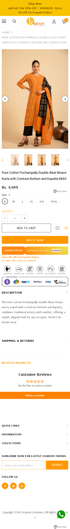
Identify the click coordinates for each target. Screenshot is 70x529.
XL (31, 201)
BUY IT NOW (35, 240)
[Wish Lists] (57, 228)
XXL (42, 201)
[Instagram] (22, 486)
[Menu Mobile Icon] (4, 21)
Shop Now (35, 3)
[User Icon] (54, 21)
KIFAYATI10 (57, 250)
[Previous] (5, 99)
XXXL (54, 201)
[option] (35, 99)
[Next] (65, 99)
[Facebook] (5, 486)
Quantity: (7, 211)
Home (6, 32)
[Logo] (35, 21)
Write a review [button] (35, 395)
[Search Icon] (14, 21)
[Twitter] (13, 486)
